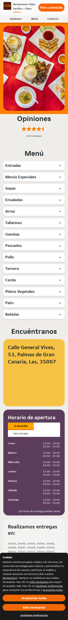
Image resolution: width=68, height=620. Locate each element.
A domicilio (21, 426)
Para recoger (20, 433)
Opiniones (16, 18)
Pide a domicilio (51, 7)
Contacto (52, 18)
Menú (34, 18)
